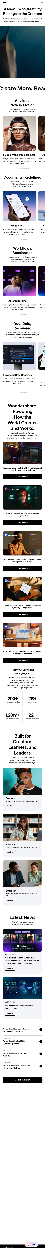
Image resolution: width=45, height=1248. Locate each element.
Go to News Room (22, 1080)
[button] (19, 168)
